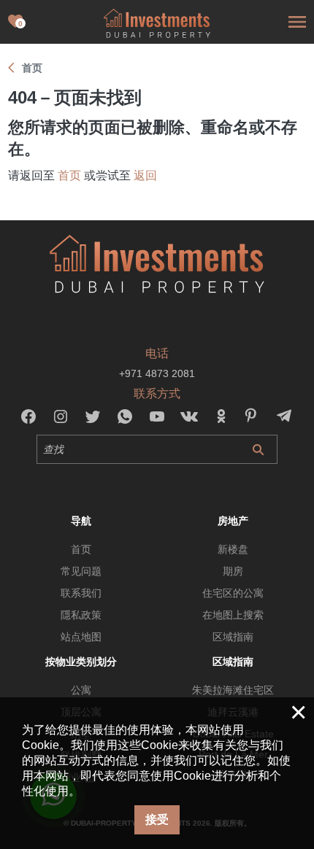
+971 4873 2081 (157, 373)
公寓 (81, 690)
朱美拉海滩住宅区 (233, 690)
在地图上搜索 (233, 615)
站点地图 (81, 637)
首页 (69, 175)
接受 (157, 819)
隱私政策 (81, 615)
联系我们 (81, 593)
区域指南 (232, 637)
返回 (145, 175)
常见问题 (81, 571)
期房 (233, 571)
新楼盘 (233, 549)
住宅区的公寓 (233, 593)
